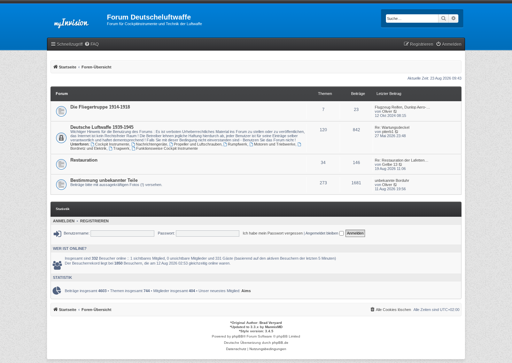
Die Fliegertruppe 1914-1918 (100, 107)
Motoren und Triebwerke (274, 144)
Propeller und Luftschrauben (198, 144)
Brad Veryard (270, 323)
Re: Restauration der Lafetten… (401, 160)
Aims (246, 291)
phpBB (237, 336)
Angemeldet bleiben (322, 233)
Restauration (84, 160)
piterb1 (388, 131)
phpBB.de (280, 343)
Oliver (387, 111)
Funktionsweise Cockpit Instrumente (167, 148)
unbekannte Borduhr (392, 180)
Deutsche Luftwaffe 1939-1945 (101, 127)
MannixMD (273, 327)
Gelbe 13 (389, 164)
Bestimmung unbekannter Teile (104, 180)
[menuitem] (91, 44)
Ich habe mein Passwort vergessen (273, 233)
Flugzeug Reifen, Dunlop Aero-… (402, 107)
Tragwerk (121, 148)
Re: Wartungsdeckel (392, 127)
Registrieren (94, 221)
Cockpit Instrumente (112, 144)
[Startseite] (77, 19)
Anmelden (64, 221)
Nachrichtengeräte (151, 144)
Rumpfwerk (237, 144)
